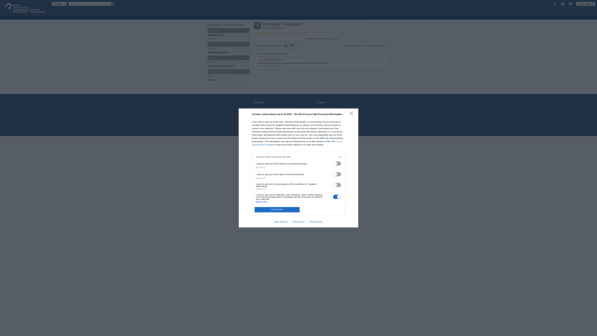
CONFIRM (277, 209)
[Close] (352, 114)
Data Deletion (281, 221)
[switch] (337, 163)
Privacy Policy (316, 221)
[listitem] (298, 156)
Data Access (298, 221)
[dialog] (298, 168)
